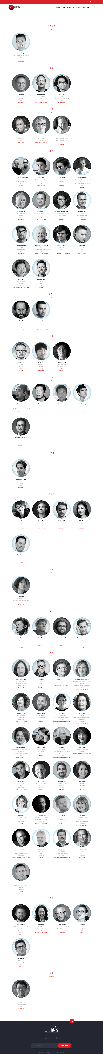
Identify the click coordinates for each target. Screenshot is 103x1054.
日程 (73, 7)
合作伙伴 (78, 7)
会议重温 (58, 7)
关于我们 (83, 7)
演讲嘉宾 (69, 7)
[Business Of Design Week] (16, 7)
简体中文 (89, 7)
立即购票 (63, 7)
